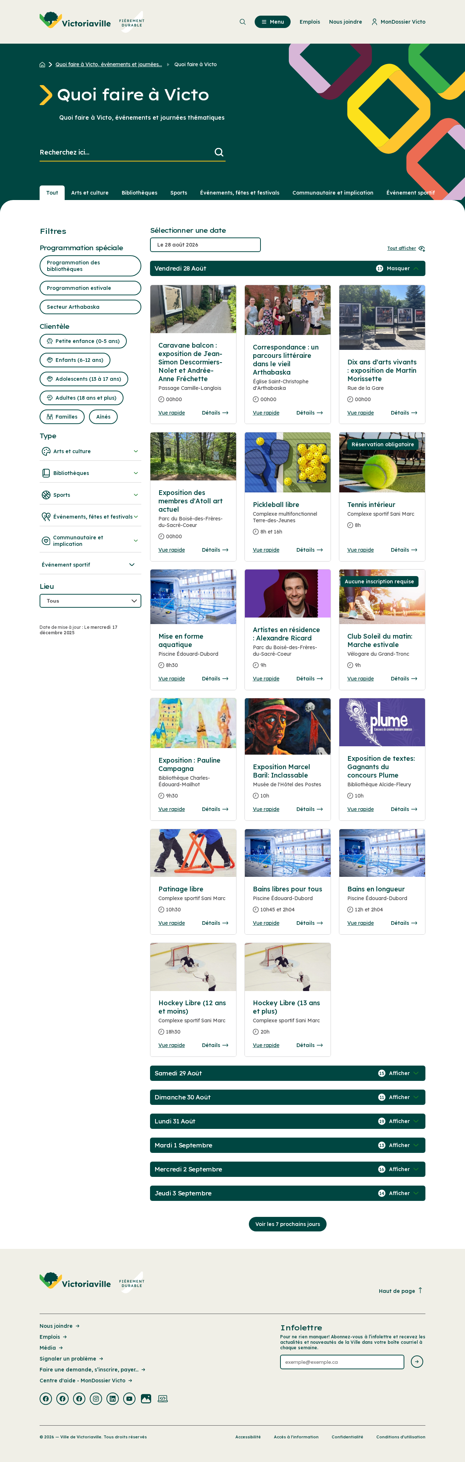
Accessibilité (248, 1436)
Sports (178, 192)
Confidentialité (347, 1436)
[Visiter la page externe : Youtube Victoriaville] (129, 1399)
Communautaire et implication (332, 192)
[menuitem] (92, 22)
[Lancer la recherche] (219, 152)
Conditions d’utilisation (400, 1436)
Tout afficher (401, 248)
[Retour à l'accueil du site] (44, 64)
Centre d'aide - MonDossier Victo (82, 1380)
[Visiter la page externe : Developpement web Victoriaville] (163, 1399)
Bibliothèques (139, 192)
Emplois (50, 1337)
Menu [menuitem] (277, 22)
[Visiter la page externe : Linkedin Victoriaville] (112, 1399)
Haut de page (397, 1291)
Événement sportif (411, 192)
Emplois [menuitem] (310, 22)
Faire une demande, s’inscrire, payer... (89, 1369)
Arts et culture (90, 192)
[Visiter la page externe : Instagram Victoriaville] (96, 1399)
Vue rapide (171, 413)
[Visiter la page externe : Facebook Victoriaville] (46, 1399)
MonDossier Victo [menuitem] (403, 22)
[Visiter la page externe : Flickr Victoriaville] (146, 1399)
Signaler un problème (68, 1358)
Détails (211, 413)
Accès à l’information (296, 1436)
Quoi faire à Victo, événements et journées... (109, 64)
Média (48, 1348)
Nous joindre (56, 1326)
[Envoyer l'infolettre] (417, 1362)
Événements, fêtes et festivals (239, 192)
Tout (52, 192)
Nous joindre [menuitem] (345, 22)
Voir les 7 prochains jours (287, 1224)
